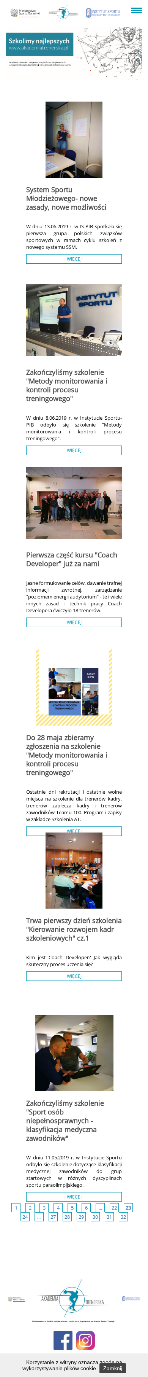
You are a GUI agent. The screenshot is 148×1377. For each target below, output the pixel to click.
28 (67, 1216)
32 (123, 1216)
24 (25, 1216)
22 (114, 1207)
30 (95, 1216)
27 (53, 1216)
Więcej (74, 259)
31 (109, 1216)
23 (128, 1207)
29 (81, 1216)
